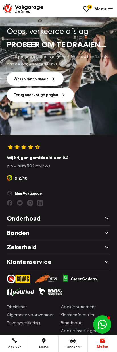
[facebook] (9, 203)
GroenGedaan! (84, 279)
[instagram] (30, 203)
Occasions (73, 347)
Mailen (102, 346)
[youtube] (20, 203)
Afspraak (14, 346)
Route (43, 347)
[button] (102, 324)
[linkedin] (40, 203)
